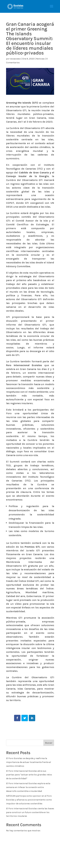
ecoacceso (15, 58)
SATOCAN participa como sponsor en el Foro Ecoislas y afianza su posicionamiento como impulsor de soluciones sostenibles (29, 800)
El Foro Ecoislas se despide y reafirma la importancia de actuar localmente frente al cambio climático (28, 762)
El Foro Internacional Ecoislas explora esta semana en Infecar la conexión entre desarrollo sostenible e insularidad (28, 787)
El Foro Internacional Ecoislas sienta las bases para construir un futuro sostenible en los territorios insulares (30, 812)
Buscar (48, 742)
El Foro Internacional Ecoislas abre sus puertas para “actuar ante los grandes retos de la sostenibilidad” (29, 775)
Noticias (40, 58)
